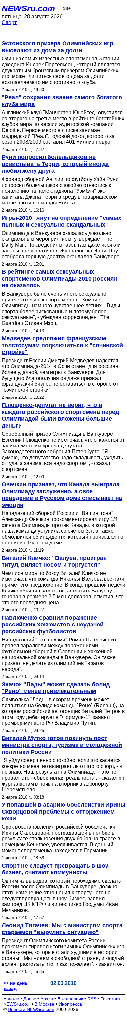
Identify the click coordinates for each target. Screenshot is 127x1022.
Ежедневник (70, 998)
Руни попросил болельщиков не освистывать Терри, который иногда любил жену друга (55, 164)
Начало (11, 998)
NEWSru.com (28, 8)
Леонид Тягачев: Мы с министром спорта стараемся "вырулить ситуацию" (62, 928)
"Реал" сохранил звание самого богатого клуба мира (62, 100)
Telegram (110, 998)
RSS (91, 998)
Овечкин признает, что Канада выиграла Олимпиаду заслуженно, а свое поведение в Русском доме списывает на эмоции (62, 494)
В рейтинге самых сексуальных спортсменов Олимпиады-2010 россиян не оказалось (60, 278)
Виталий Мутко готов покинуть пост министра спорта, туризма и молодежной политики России (62, 745)
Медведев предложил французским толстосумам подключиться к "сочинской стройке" (62, 345)
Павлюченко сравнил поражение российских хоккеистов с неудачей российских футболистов (53, 624)
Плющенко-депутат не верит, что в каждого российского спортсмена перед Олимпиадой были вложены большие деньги (60, 415)
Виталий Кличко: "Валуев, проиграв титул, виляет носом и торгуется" (54, 561)
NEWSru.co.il (16, 1004)
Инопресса (70, 1004)
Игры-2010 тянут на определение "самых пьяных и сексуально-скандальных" (61, 221)
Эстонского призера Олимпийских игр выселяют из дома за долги (57, 47)
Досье (29, 998)
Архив (46, 998)
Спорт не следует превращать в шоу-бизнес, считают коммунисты (56, 869)
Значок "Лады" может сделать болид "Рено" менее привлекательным (56, 687)
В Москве (44, 1004)
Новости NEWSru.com (31, 1009)
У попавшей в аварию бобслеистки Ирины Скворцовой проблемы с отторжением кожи (63, 812)
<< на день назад (16, 986)
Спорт (9, 22)
